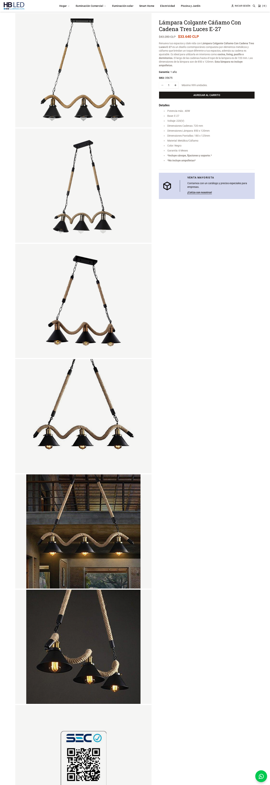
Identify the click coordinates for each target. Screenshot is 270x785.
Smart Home (146, 5)
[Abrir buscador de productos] (254, 5)
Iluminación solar (122, 5)
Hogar (63, 5)
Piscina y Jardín (191, 5)
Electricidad (167, 5)
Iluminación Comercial (89, 5)
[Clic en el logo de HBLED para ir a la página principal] (14, 6)
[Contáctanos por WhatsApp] (261, 776)
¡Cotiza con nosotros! (199, 192)
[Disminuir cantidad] (162, 85)
